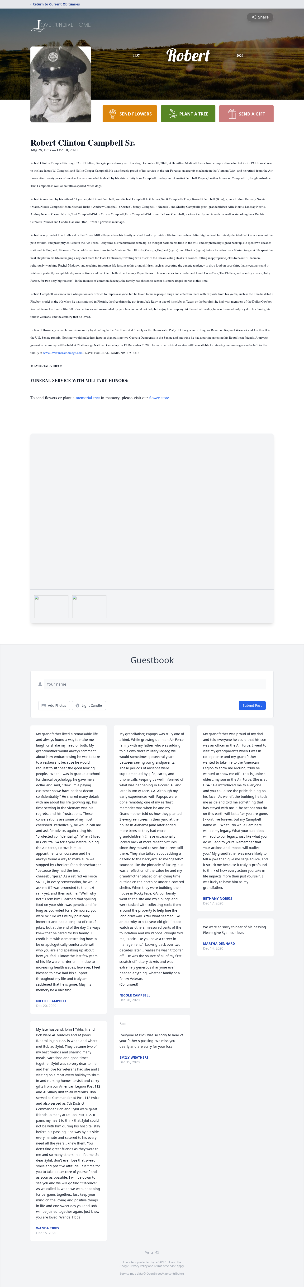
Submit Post (252, 705)
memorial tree (88, 397)
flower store (159, 397)
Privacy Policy (138, 1266)
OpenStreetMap (157, 1274)
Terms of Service (165, 1266)
